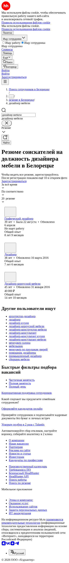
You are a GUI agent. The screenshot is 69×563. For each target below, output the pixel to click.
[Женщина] (10, 212)
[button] (5, 70)
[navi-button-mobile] (5, 82)
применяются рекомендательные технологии (32, 521)
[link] (7, 62)
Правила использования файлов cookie (25, 29)
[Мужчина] (10, 277)
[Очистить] (6, 123)
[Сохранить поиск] (5, 138)
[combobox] (18, 115)
